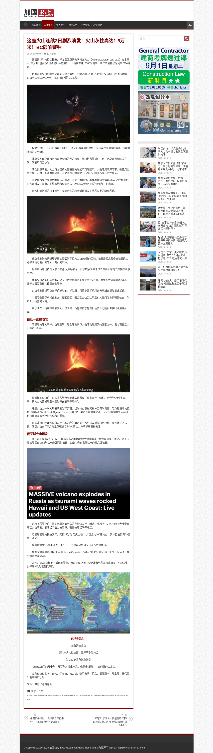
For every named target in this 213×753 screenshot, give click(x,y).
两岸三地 (73, 25)
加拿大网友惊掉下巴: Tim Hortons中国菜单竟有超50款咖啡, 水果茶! (172, 196)
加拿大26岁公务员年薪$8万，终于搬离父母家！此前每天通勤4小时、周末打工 (173, 166)
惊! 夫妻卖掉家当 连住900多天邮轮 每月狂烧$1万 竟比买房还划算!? (172, 225)
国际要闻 (48, 25)
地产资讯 (85, 25)
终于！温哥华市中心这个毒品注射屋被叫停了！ (173, 269)
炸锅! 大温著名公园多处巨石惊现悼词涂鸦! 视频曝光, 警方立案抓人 (172, 240)
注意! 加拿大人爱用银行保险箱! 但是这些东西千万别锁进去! (172, 283)
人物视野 (97, 25)
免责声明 (103, 747)
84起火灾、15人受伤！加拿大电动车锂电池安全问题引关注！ (173, 151)
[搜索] (186, 38)
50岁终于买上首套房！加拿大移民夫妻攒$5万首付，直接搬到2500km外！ (172, 210)
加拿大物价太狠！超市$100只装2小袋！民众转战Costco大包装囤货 (172, 181)
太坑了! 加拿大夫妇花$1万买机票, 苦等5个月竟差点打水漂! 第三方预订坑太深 (172, 255)
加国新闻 (36, 25)
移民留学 (60, 25)
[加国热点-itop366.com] (38, 12)
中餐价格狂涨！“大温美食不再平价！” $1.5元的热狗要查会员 (47, 718)
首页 (25, 24)
